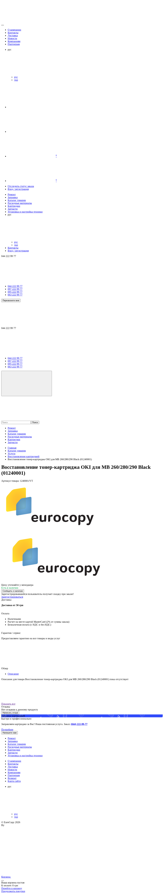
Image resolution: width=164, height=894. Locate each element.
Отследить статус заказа (21, 186)
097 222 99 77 (15, 289)
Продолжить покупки (13, 891)
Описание (13, 673)
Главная (12, 447)
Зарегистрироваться (12, 597)
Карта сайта (14, 781)
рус (16, 77)
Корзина (6, 876)
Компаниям (14, 41)
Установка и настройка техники (25, 755)
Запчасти (13, 442)
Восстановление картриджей (23, 456)
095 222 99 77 (15, 291)
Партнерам (14, 44)
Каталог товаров (17, 433)
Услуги (11, 453)
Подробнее (7, 729)
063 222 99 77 (15, 294)
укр (16, 80)
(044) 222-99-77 (79, 724)
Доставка (13, 35)
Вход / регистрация (18, 189)
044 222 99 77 (15, 286)
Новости (12, 38)
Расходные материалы (20, 436)
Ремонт (12, 428)
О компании (14, 29)
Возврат (12, 778)
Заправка (13, 431)
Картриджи (14, 439)
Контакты (13, 32)
